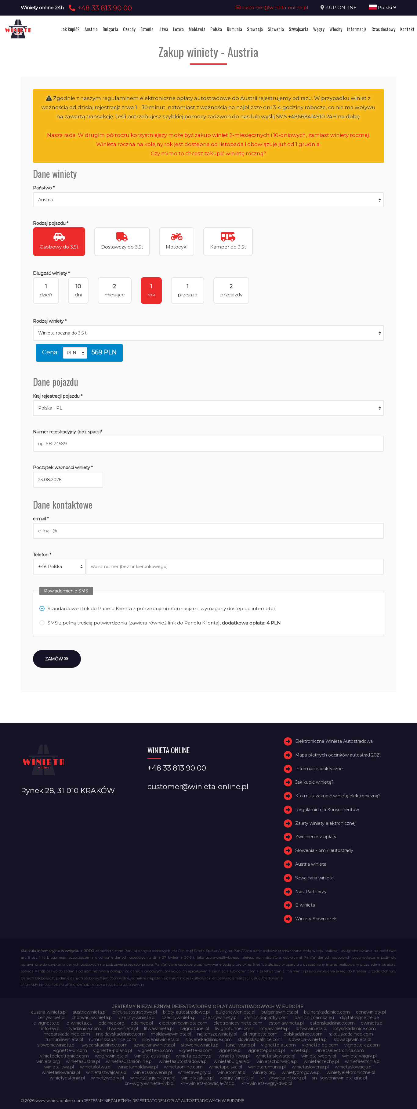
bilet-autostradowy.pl (135, 1012)
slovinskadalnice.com (260, 1039)
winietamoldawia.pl (138, 1067)
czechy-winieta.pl (137, 1017)
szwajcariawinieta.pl (154, 1045)
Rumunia (234, 29)
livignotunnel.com (234, 1028)
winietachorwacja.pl (277, 1061)
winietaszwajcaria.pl (106, 1072)
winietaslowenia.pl (61, 1072)
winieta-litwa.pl (234, 1056)
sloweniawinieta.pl (56, 1045)
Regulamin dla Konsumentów (327, 809)
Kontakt (407, 29)
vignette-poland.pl (112, 1050)
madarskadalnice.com (67, 1034)
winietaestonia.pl (362, 1061)
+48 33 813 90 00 (103, 8)
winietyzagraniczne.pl (152, 1078)
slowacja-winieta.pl (308, 1039)
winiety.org (264, 1072)
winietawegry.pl (194, 1072)
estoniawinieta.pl (286, 1023)
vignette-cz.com (362, 1045)
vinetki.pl (300, 1050)
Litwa (163, 29)
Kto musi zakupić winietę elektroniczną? (338, 796)
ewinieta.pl (372, 1023)
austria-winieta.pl (49, 1012)
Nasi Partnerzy (311, 891)
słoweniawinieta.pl (200, 1045)
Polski (385, 7)
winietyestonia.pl (67, 1078)
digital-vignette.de (359, 1017)
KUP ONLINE (341, 7)
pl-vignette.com (260, 1034)
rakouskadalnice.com (351, 1034)
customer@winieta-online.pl (274, 7)
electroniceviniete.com (237, 1023)
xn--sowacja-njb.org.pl (283, 1078)
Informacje (357, 29)
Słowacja (255, 29)
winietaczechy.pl (321, 1061)
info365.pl (50, 1028)
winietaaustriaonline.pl (129, 1061)
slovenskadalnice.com (208, 1039)
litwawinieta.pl (159, 1028)
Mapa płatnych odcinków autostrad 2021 (338, 755)
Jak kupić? (70, 29)
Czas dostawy (383, 29)
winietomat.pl (231, 1072)
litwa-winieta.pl (122, 1028)
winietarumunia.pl (267, 1067)
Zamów (54, 658)
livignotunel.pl (194, 1028)
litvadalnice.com (84, 1028)
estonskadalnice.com (332, 1023)
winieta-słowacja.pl (275, 1056)
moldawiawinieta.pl (171, 1034)
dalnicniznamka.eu (314, 1017)
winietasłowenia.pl (152, 1072)
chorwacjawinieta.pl (92, 1017)
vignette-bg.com (320, 1045)
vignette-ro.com (155, 1050)
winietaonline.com (183, 1067)
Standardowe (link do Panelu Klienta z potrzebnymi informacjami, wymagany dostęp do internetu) (161, 608)
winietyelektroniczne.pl (351, 1072)
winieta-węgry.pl (359, 1056)
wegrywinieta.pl (111, 1056)
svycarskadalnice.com (105, 1045)
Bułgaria (110, 29)
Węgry (319, 29)
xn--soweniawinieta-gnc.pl (339, 1078)
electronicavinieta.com (183, 1023)
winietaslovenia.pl (310, 1067)
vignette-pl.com (70, 1050)
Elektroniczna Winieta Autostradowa (334, 741)
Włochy (335, 29)
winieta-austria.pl (152, 1056)
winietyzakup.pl (197, 1078)
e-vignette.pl (46, 1023)
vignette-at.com (278, 1045)
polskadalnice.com (303, 1034)
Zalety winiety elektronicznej (325, 823)
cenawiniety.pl (371, 1012)
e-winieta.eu (79, 1023)
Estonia (147, 29)
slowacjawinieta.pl (352, 1039)
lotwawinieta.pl (311, 1028)
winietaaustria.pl (83, 1061)
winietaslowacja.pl (353, 1067)
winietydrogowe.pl (301, 1072)
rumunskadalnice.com (112, 1039)
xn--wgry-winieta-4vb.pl (149, 1083)
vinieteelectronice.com (64, 1056)
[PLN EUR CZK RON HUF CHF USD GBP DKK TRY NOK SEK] (75, 353)
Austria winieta (310, 864)
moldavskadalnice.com (120, 1034)
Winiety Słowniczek (316, 918)
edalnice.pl (142, 1023)
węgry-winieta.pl (237, 1078)
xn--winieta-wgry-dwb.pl (266, 1083)
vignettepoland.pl (266, 1050)
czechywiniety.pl (220, 1017)
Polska (216, 29)
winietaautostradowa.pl (183, 1061)
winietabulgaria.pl (232, 1061)
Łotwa (178, 29)
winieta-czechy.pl (194, 1056)
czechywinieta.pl (179, 1017)
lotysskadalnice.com (354, 1028)
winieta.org (48, 1061)
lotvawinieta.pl (274, 1028)
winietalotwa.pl (95, 1067)
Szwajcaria (298, 29)
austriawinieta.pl (90, 1012)
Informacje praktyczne (319, 768)
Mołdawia (197, 29)
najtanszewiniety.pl (217, 1034)
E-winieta (305, 905)
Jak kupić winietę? (314, 782)
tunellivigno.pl (240, 1045)
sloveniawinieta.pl (160, 1039)
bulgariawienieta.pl (235, 1012)
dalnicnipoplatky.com (266, 1017)
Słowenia (276, 29)
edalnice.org (112, 1023)
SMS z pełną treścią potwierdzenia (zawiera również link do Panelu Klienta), (164, 623)
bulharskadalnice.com (327, 1012)
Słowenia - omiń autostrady (324, 850)
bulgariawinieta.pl (279, 1012)
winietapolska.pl (225, 1067)
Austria (91, 29)
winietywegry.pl (107, 1078)
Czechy (129, 29)
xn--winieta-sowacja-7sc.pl (207, 1083)
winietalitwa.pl (59, 1067)
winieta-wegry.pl (318, 1056)
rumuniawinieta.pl (64, 1039)
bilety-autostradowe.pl (186, 1012)
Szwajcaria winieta (314, 878)
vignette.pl (230, 1050)
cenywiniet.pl (51, 1017)
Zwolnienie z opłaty (315, 837)
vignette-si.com (195, 1050)
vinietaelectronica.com (340, 1050)
